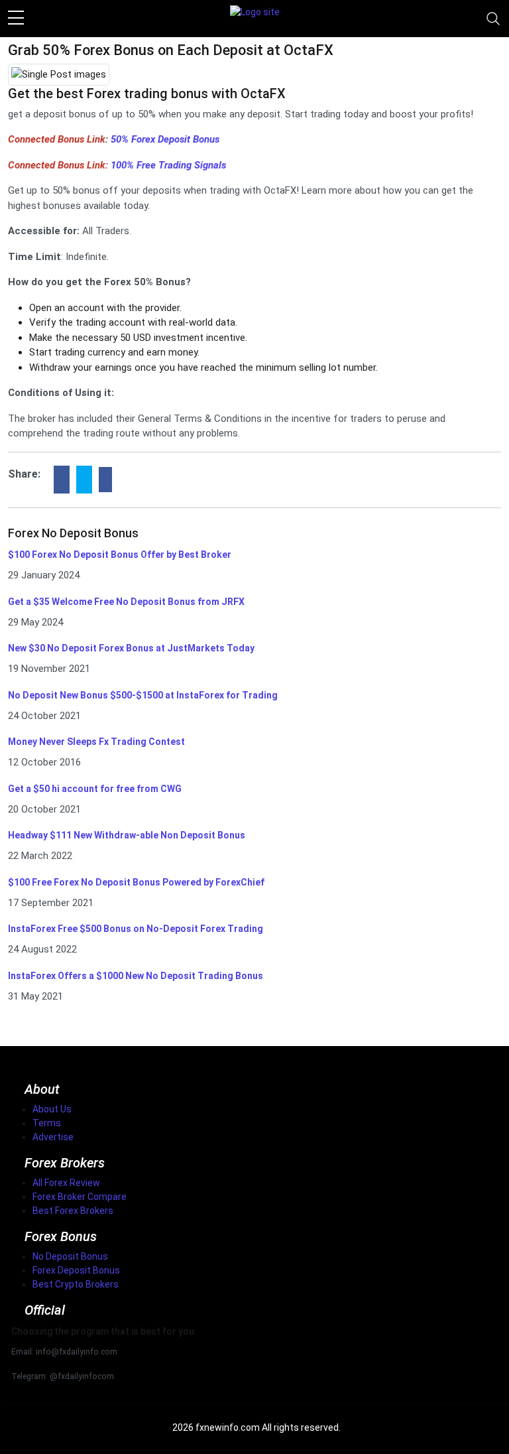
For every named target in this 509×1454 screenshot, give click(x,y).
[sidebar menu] (16, 18)
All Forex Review (66, 1182)
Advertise (53, 1137)
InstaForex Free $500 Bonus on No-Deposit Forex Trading (135, 928)
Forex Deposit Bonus (76, 1270)
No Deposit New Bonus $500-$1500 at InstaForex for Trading (143, 695)
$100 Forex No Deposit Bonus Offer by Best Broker (119, 554)
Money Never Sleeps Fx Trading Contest (96, 741)
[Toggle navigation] (493, 18)
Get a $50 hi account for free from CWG (95, 788)
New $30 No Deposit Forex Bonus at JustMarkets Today (131, 648)
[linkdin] (105, 479)
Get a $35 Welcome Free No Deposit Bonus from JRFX (126, 601)
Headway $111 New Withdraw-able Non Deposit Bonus (126, 835)
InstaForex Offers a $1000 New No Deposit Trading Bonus (135, 975)
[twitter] (84, 480)
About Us (52, 1109)
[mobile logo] (255, 18)
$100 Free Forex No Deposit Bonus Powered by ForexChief (136, 882)
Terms (46, 1123)
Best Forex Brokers (72, 1210)
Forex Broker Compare (79, 1196)
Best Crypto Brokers (75, 1284)
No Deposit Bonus (70, 1256)
